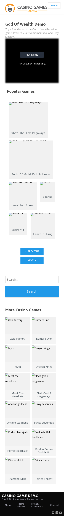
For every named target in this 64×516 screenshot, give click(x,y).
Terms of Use (21, 505)
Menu (54, 5)
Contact (54, 505)
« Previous (32, 251)
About (8, 505)
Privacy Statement (37, 505)
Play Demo (32, 54)
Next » (32, 260)
